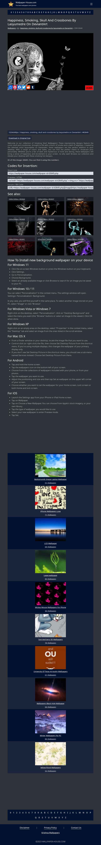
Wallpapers (12, 28)
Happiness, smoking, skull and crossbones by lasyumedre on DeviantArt (46, 28)
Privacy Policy (50, 827)
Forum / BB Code (15, 184)
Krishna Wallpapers (51, 832)
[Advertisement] (50, 111)
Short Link (12, 170)
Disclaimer (25, 827)
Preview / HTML (15, 177)
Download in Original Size (19, 138)
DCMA (89, 87)
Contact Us (76, 827)
